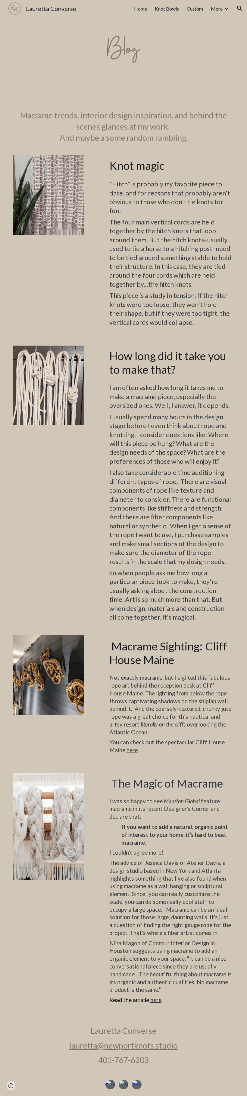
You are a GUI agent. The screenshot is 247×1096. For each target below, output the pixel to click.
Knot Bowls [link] (167, 8)
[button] (240, 8)
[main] (123, 127)
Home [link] (140, 8)
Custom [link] (195, 8)
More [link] (217, 8)
